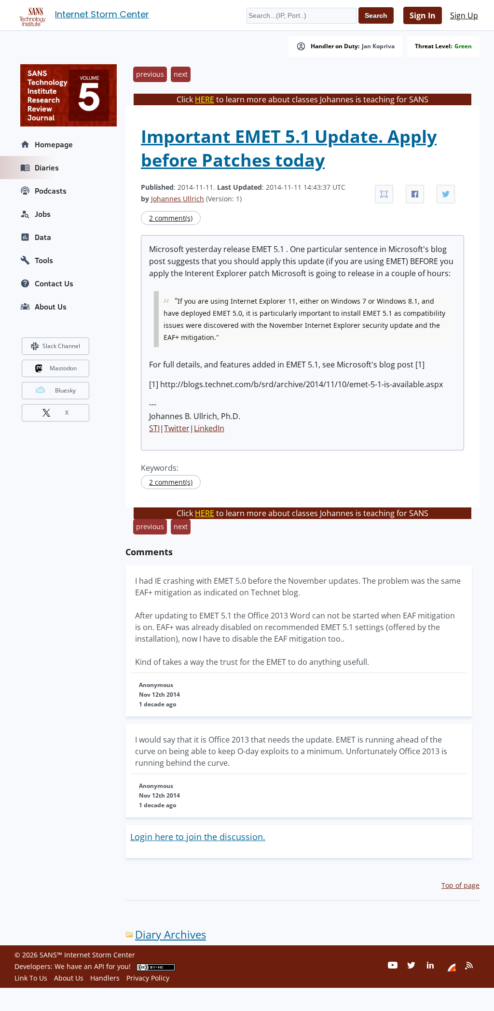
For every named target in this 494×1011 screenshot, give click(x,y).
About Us (51, 306)
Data (43, 237)
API (99, 966)
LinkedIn (209, 428)
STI (154, 428)
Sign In (423, 15)
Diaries (47, 167)
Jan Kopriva (378, 46)
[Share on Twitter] (446, 194)
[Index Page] (31, 15)
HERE (204, 99)
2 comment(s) (170, 218)
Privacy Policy (147, 978)
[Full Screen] (384, 194)
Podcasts (51, 190)
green (463, 46)
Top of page (460, 885)
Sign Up (464, 15)
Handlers (105, 978)
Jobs (43, 214)
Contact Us (54, 283)
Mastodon (63, 368)
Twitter (177, 428)
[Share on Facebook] (415, 194)
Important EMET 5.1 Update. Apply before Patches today (289, 148)
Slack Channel (61, 346)
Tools (44, 260)
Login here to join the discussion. (197, 836)
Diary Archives (170, 934)
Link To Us (30, 978)
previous (150, 74)
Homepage (54, 144)
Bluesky (65, 390)
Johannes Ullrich (177, 198)
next (181, 74)
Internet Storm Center (102, 14)
